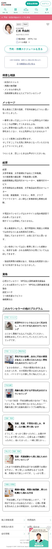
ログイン (45, 4)
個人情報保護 (7, 520)
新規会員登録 (32, 4)
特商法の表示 (7, 527)
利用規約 (31, 520)
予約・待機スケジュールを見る (26, 49)
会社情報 (5, 534)
